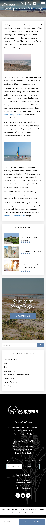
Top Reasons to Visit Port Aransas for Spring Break (30, 267)
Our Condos (9, 371)
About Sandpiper (23, 488)
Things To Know (10, 382)
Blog (6, 363)
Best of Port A (10, 360)
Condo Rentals (23, 480)
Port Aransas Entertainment (16, 374)
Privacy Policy (29, 513)
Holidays (7, 367)
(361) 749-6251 (26, 450)
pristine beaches (10, 195)
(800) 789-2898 (27, 446)
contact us (9, 522)
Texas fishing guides (12, 114)
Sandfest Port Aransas (31, 251)
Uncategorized (10, 386)
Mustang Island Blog (23, 485)
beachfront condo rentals (14, 215)
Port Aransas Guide (23, 483)
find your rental (32, 522)
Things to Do (9, 378)
